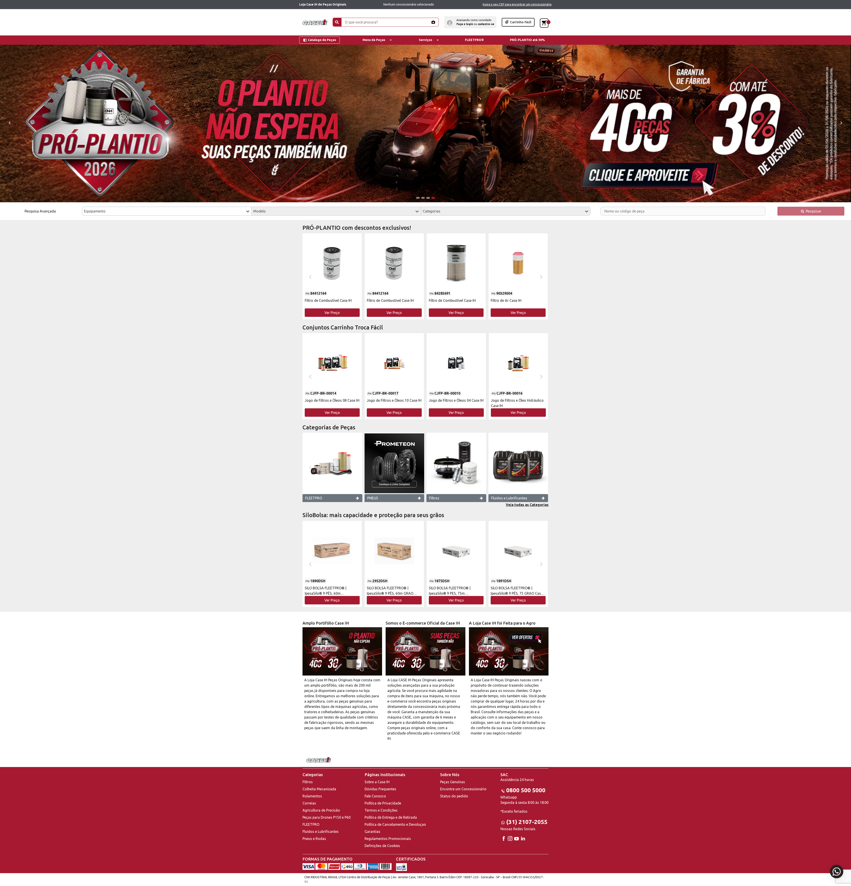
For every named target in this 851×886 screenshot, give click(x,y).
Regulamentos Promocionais (388, 839)
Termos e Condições (381, 810)
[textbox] (166, 211)
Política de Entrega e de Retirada (391, 817)
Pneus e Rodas (314, 839)
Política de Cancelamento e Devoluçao (395, 824)
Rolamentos (312, 796)
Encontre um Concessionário (463, 789)
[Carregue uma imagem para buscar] (433, 22)
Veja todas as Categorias (527, 505)
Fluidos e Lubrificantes (509, 498)
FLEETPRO (313, 498)
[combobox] (167, 211)
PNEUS (372, 498)
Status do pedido (454, 796)
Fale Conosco (375, 796)
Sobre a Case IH (377, 782)
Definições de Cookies (382, 846)
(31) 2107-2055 (526, 822)
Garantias (372, 831)
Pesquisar (813, 211)
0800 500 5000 (525, 790)
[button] (470, 22)
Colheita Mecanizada (319, 789)
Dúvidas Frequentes (380, 789)
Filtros (434, 498)
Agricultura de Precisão (321, 810)
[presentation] (9, 122)
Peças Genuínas (452, 782)
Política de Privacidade (383, 803)
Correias (309, 803)
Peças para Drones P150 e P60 (327, 817)
